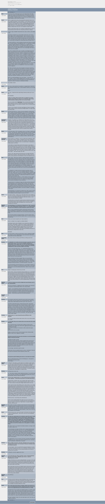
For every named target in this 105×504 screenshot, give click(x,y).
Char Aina (3, 321)
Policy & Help (14, 8)
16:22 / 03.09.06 (4, 33)
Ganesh (3, 111)
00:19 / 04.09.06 (4, 365)
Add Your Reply (32, 502)
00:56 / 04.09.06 (4, 477)
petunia (3, 92)
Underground (9, 8)
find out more (19, 4)
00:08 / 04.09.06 (4, 297)
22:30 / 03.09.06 (4, 159)
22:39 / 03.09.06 (4, 196)
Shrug (2, 157)
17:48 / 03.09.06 (4, 113)
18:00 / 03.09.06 (4, 122)
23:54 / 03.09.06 (4, 271)
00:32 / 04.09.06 (4, 407)
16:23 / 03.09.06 (4, 84)
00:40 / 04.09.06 (4, 444)
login (10, 5)
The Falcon (3, 299)
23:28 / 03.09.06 (4, 235)
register (13, 5)
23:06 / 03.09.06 (4, 220)
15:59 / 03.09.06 (4, 21)
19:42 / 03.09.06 (4, 141)
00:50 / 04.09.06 (4, 458)
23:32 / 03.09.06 (4, 240)
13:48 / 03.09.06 (4, 15)
